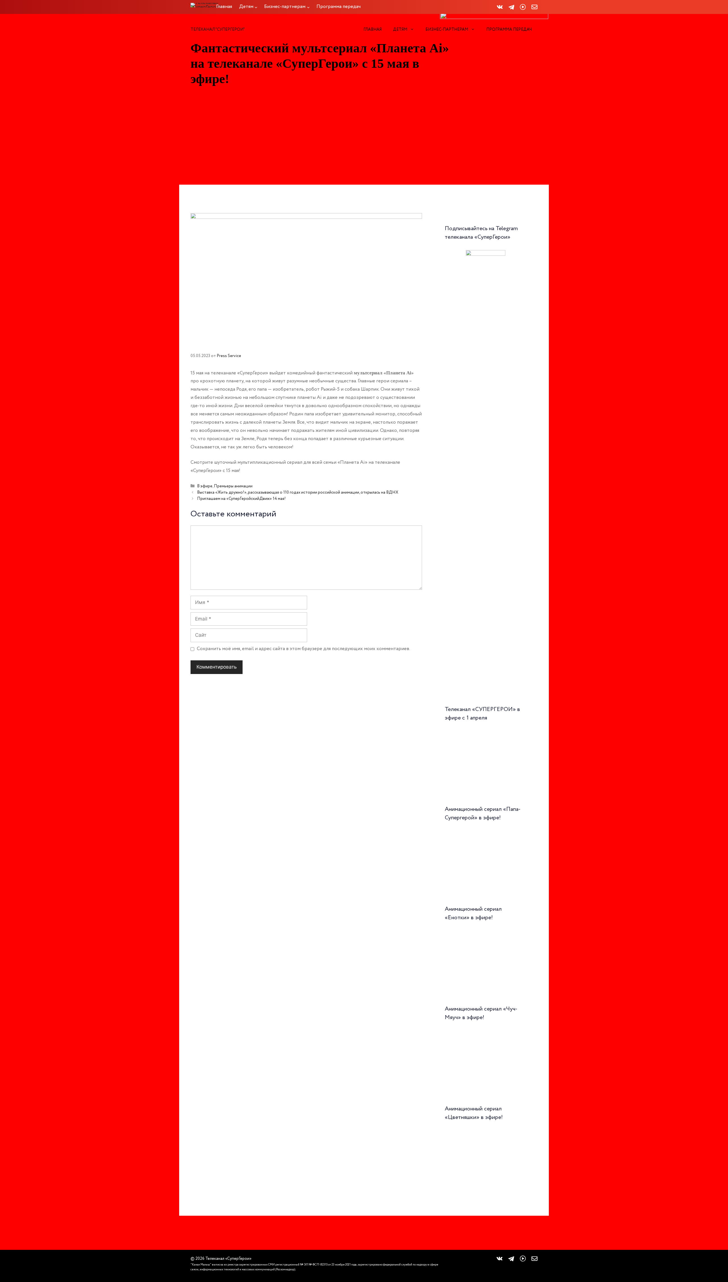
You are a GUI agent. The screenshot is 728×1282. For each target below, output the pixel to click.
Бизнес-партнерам (446, 29)
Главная (372, 29)
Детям (400, 29)
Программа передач (509, 29)
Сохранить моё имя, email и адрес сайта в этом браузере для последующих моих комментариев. (303, 648)
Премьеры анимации (233, 486)
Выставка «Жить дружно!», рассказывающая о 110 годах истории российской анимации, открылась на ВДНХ (297, 492)
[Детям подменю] (256, 6)
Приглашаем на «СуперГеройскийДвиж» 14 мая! (241, 499)
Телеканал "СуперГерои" (218, 29)
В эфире (204, 486)
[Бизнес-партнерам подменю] (308, 6)
